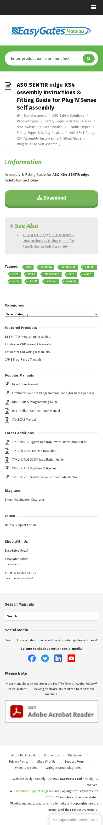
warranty (71, 281)
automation (68, 266)
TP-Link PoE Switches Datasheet (35, 468)
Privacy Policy (18, 761)
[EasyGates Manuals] (51, 32)
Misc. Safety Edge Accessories (40, 127)
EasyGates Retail (16, 550)
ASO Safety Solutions (68, 116)
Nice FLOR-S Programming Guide (35, 402)
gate (71, 274)
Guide (87, 274)
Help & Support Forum (20, 525)
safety (15, 281)
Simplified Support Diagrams (25, 499)
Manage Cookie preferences (75, 820)
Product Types (28, 121)
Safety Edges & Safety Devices (68, 121)
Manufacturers (35, 116)
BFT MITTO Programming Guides (27, 336)
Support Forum (75, 761)
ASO (28, 266)
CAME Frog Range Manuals (23, 359)
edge (15, 274)
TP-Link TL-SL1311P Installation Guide (38, 459)
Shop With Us (46, 761)
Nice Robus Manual (25, 384)
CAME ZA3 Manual (24, 419)
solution (51, 281)
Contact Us (51, 755)
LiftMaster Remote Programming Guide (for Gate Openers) (53, 393)
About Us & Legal (23, 755)
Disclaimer (75, 755)
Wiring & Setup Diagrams (63, 768)
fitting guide (52, 274)
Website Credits (26, 768)
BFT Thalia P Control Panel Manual (36, 410)
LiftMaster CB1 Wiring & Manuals (27, 352)
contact (89, 266)
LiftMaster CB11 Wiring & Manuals (28, 344)
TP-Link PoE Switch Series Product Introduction (45, 477)
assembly (46, 266)
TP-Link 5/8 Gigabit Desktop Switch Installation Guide (49, 442)
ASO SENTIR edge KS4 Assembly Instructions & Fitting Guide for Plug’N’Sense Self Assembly (48, 241)
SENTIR (33, 281)
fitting (31, 274)
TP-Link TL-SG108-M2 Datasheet (34, 451)
